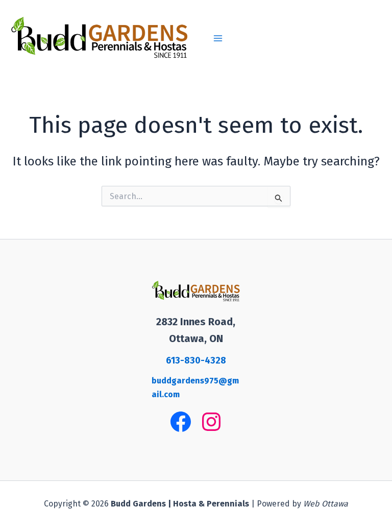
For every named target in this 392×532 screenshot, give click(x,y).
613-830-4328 (196, 360)
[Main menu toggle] (218, 38)
